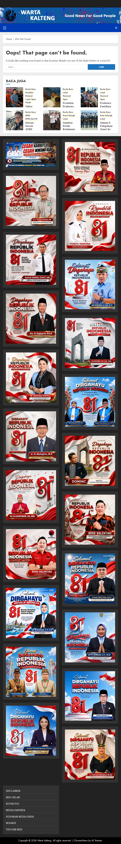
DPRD (27, 115)
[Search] (116, 28)
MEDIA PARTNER (15, 810)
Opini (33, 99)
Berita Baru (30, 89)
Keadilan (29, 92)
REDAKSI (11, 823)
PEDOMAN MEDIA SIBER (20, 816)
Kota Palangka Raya (72, 115)
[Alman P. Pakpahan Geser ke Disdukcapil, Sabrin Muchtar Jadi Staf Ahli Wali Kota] (89, 120)
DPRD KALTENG (32, 119)
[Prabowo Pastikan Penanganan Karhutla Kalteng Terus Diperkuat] (89, 97)
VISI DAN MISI (14, 829)
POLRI (28, 102)
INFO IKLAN (13, 797)
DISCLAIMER (13, 790)
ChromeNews (81, 840)
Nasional (67, 96)
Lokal (27, 99)
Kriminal (29, 96)
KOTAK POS (12, 803)
